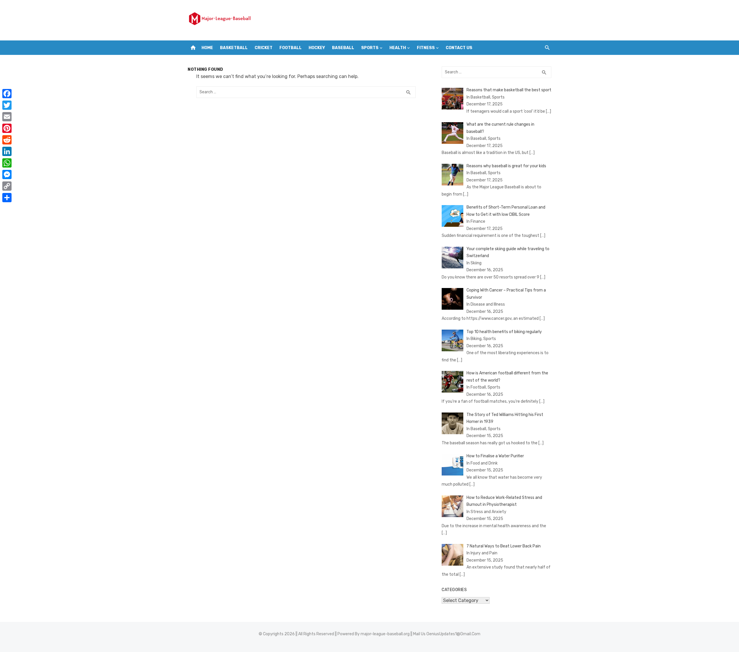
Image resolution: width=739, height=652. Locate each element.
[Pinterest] (7, 128)
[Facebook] (7, 93)
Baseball (343, 47)
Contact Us (459, 47)
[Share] (7, 197)
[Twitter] (7, 105)
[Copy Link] (7, 186)
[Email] (7, 116)
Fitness (426, 47)
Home (207, 47)
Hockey (317, 47)
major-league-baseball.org (385, 633)
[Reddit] (7, 140)
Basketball (234, 47)
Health (397, 47)
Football (290, 47)
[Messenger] (7, 174)
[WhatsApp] (7, 163)
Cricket (264, 47)
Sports (369, 47)
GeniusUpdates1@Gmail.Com (453, 633)
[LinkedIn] (7, 151)
